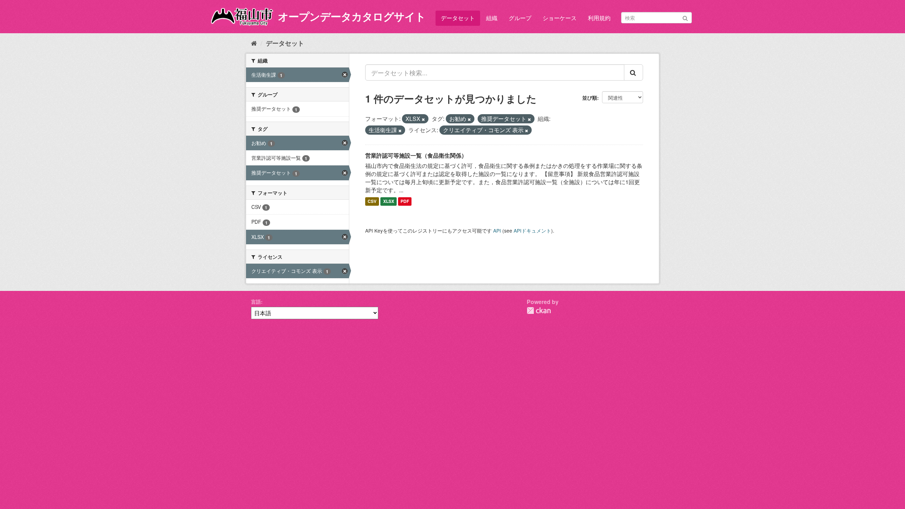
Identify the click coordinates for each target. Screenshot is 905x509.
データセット (458, 18)
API (497, 230)
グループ (520, 18)
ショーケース (560, 18)
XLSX (388, 201)
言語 (256, 301)
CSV (372, 201)
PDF (405, 201)
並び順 (589, 97)
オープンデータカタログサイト (352, 16)
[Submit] (685, 17)
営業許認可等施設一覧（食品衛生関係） (416, 155)
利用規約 (599, 18)
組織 (491, 18)
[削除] (423, 119)
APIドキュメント (532, 230)
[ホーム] (254, 42)
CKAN (539, 310)
